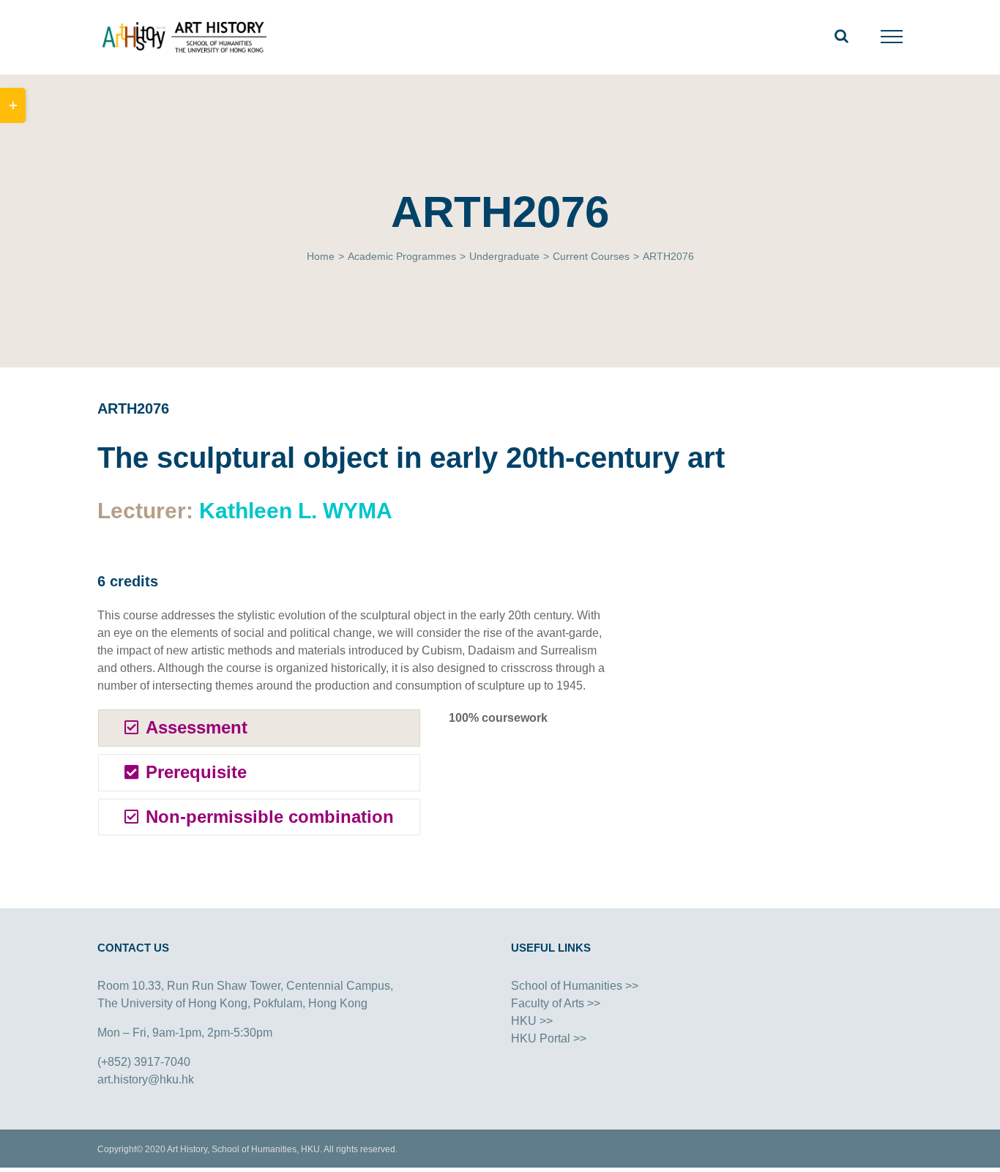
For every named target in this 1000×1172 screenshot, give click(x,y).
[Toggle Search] (841, 36)
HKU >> (532, 1021)
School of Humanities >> (574, 985)
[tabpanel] (531, 776)
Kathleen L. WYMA (295, 511)
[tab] (259, 728)
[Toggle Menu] (892, 36)
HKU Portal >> (548, 1038)
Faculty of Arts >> (555, 1003)
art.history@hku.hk (145, 1079)
